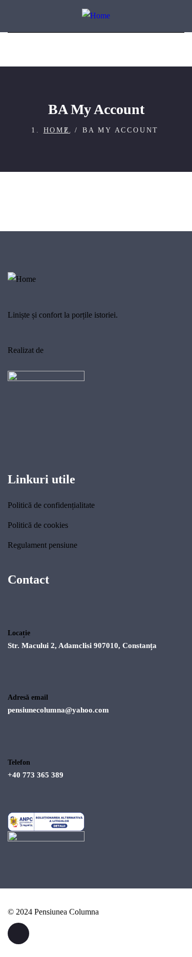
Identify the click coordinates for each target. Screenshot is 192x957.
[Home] (96, 16)
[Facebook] (18, 933)
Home (57, 130)
